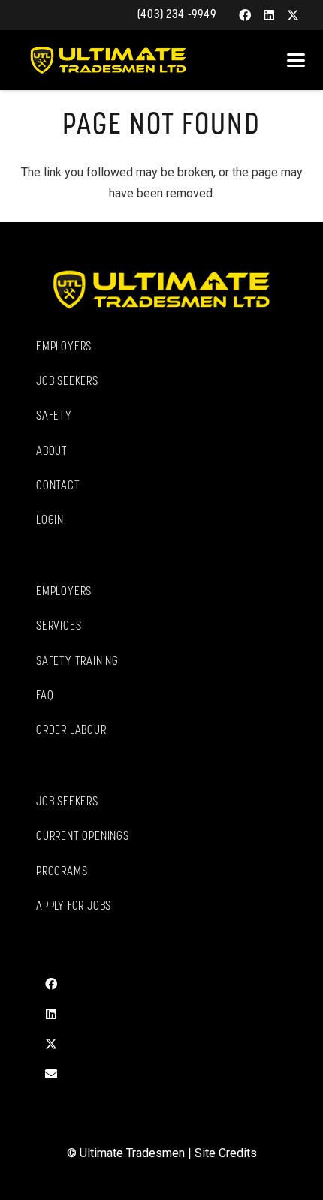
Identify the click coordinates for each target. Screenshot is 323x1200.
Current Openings (82, 837)
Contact (58, 486)
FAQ (44, 696)
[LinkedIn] (269, 15)
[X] (293, 15)
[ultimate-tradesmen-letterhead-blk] (108, 60)
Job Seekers (67, 382)
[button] (296, 60)
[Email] (51, 1074)
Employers (64, 347)
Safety (54, 417)
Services (58, 627)
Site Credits (226, 1153)
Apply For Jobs (73, 907)
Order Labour (71, 731)
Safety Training (77, 662)
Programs (61, 872)
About (52, 452)
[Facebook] (245, 15)
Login (50, 521)
